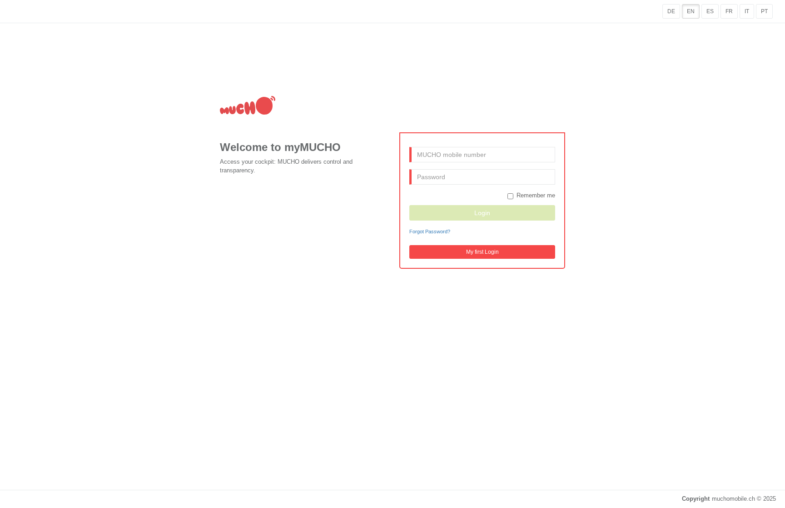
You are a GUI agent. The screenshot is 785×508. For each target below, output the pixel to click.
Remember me (536, 195)
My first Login (482, 252)
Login (482, 212)
